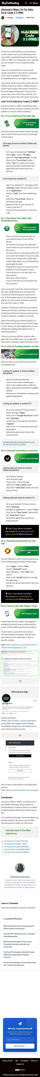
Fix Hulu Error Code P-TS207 (15, 844)
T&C (16, 1061)
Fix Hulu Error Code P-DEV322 (16, 841)
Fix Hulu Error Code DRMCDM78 (17, 849)
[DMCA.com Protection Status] (20, 1070)
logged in (15, 908)
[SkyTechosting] (10, 3)
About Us (34, 1061)
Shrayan (10, 18)
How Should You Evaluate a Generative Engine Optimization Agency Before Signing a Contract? (19, 954)
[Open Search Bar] (26, 3)
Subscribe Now (19, 1046)
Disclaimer (25, 1061)
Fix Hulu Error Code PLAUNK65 (16, 852)
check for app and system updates (19, 443)
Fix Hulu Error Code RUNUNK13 (16, 847)
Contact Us (20, 1064)
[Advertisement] (20, 994)
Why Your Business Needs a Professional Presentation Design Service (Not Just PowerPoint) (17, 944)
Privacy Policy (7, 1061)
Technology (19, 17)
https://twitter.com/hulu (17, 721)
